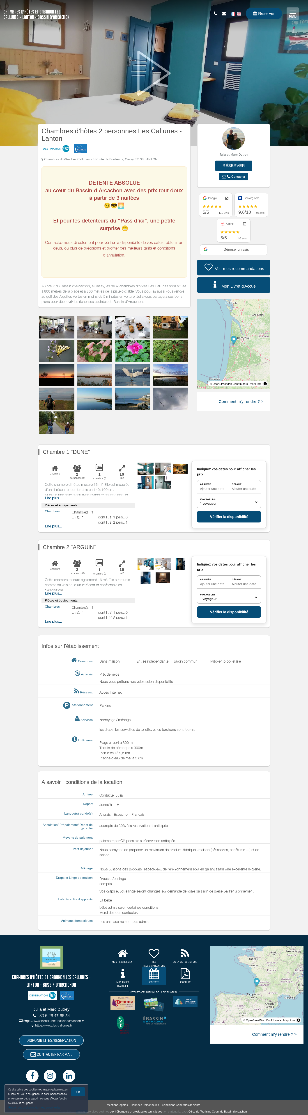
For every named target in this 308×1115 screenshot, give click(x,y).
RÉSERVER (234, 165)
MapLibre (256, 384)
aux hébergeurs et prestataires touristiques (136, 1111)
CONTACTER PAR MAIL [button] (54, 1054)
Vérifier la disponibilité (229, 516)
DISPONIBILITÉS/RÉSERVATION (51, 1040)
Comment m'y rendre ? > (241, 401)
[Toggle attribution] (265, 383)
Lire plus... (53, 498)
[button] (233, 176)
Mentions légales (117, 1105)
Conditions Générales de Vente (181, 1105)
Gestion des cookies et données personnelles (34, 1107)
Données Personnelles (145, 1105)
